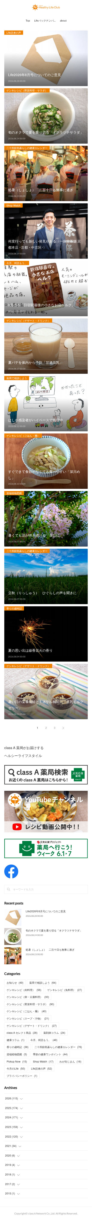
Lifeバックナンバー (45, 20)
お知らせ (15, 982)
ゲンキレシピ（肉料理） (24, 990)
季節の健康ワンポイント (50, 1054)
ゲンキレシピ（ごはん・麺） (23, 435)
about (63, 20)
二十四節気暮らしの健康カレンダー (26, 148)
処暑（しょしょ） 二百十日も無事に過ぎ (50, 949)
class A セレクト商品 (22, 1032)
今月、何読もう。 (16, 263)
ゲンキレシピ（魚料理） (64, 990)
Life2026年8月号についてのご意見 (46, 911)
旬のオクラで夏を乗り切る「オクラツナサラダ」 (54, 930)
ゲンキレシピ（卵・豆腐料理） (28, 997)
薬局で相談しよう (16, 378)
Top (28, 20)
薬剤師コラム (54, 1032)
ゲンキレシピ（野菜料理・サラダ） (26, 90)
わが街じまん (70, 1061)
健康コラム (15, 1040)
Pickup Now (17, 1061)
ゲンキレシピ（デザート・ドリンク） (28, 320)
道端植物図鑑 (14, 493)
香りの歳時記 (14, 608)
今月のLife (16, 1068)
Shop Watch (13, 205)
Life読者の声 (13, 32)
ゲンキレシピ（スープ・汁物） (28, 1018)
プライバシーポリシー (22, 1075)
